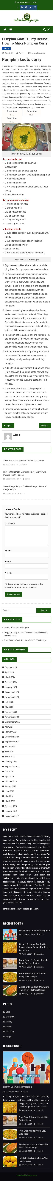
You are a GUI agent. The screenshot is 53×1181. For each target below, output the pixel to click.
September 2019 (12, 766)
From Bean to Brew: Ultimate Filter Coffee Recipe (25, 640)
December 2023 (12, 692)
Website (8, 573)
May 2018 (9, 796)
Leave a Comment (37, 53)
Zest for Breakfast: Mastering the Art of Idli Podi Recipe (34, 988)
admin (21, 53)
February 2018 (11, 806)
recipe (6, 48)
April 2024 (9, 672)
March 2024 (10, 677)
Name (8, 550)
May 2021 (9, 727)
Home (8, 1027)
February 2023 (11, 712)
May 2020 (9, 752)
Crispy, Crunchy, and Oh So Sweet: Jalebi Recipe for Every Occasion (34, 947)
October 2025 (11, 667)
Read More (44, 1100)
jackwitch (23, 465)
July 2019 (9, 771)
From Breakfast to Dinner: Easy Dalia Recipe (32, 975)
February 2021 (11, 732)
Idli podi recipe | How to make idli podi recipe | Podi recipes (10, 425)
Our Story (10, 1032)
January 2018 (11, 811)
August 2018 (10, 786)
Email (8, 561)
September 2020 (12, 742)
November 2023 (12, 697)
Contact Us (10, 1017)
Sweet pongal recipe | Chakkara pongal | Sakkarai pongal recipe (24, 487)
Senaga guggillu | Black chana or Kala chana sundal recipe (46, 425)
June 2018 (9, 791)
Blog (8, 1012)
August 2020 (10, 747)
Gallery (9, 1022)
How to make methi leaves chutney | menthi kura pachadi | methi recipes (24, 473)
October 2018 (11, 781)
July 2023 (9, 702)
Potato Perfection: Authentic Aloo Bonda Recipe (33, 1159)
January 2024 (11, 687)
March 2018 (10, 801)
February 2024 (11, 682)
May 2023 (9, 707)
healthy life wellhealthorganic (16, 627)
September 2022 (12, 722)
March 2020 (10, 757)
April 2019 (9, 776)
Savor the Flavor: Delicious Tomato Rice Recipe (23, 461)
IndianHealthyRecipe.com (26, 1175)
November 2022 (12, 717)
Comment (10, 523)
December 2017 (12, 816)
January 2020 (11, 761)
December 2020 (12, 737)
